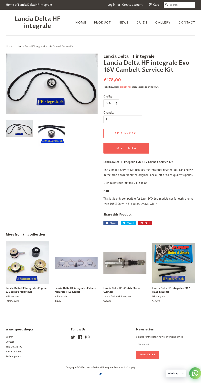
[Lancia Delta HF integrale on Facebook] (80, 338)
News (124, 23)
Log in (112, 5)
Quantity (108, 112)
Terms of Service (14, 351)
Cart (156, 5)
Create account (132, 5)
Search (9, 336)
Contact (186, 23)
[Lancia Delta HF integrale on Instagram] (87, 338)
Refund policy (13, 356)
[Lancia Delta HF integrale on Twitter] (73, 338)
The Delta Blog (14, 346)
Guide (142, 23)
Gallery (163, 23)
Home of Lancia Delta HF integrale (29, 5)
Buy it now (126, 148)
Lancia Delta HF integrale (37, 22)
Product (102, 23)
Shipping (125, 86)
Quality (107, 96)
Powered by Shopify (124, 367)
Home (80, 23)
